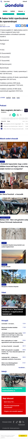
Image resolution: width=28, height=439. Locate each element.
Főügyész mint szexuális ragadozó (13, 411)
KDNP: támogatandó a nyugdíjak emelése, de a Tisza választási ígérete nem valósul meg (13, 351)
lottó (18, 98)
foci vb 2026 (21, 14)
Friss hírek (6, 1)
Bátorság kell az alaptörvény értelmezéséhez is (12, 390)
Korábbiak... (22, 367)
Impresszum (21, 424)
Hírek (13, 98)
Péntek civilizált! (5, 266)
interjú (4, 284)
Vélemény (21, 11)
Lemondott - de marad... (8, 323)
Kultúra (4, 242)
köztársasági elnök (9, 14)
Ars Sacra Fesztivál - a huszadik (10, 346)
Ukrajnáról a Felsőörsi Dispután (9, 286)
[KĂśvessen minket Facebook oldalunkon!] (13, 422)
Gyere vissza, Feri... (9, 402)
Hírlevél (25, 1)
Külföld (13, 11)
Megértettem (23, 435)
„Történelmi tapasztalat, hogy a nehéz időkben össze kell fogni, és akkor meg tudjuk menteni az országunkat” (12, 334)
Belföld (5, 11)
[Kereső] (1, 1)
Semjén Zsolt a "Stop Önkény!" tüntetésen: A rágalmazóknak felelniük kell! (13, 312)
